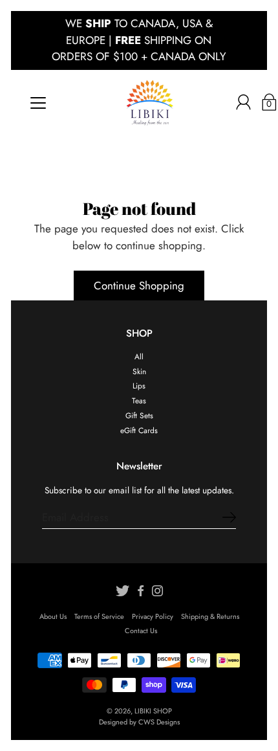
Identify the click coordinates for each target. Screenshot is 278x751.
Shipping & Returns (210, 616)
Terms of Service (99, 616)
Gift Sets (139, 415)
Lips (139, 385)
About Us (53, 616)
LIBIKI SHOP (153, 711)
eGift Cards (139, 430)
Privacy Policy (152, 616)
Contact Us (141, 630)
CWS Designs (159, 722)
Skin (139, 371)
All (139, 356)
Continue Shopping (139, 285)
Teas (139, 400)
